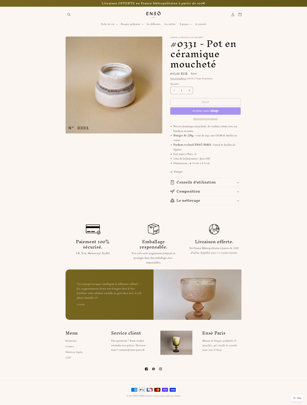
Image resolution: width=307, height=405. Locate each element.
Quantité (174, 84)
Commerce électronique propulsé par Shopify (162, 396)
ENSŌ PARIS (139, 396)
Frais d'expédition (178, 78)
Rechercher (71, 340)
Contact (70, 346)
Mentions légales (74, 352)
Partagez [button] (178, 171)
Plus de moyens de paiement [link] (205, 118)
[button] (69, 14)
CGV (68, 357)
